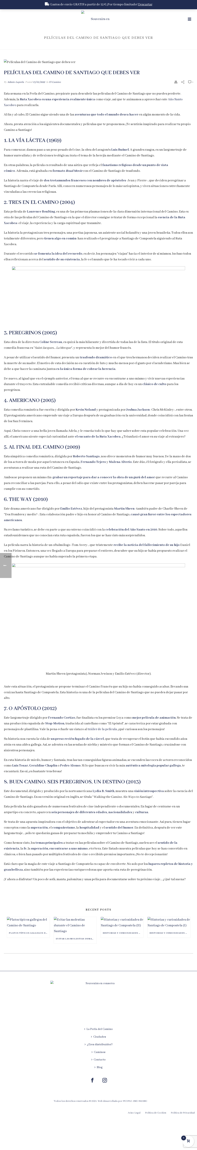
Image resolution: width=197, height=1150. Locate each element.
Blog (100, 1067)
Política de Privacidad (183, 1112)
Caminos (99, 1052)
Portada (129, 46)
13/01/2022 (39, 82)
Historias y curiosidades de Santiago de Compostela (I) (169, 933)
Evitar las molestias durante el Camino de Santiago (76, 938)
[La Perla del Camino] (98, 19)
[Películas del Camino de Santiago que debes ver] (98, 62)
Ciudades (99, 1037)
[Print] (175, 82)
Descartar (145, 4)
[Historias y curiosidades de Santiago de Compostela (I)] (169, 922)
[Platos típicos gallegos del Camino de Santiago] (28, 922)
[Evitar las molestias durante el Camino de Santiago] (75, 925)
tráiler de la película (102, 729)
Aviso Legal (134, 1112)
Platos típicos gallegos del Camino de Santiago (29, 933)
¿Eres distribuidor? (100, 1044)
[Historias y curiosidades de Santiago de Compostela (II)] (122, 922)
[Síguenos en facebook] (92, 1080)
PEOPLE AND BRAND (135, 1101)
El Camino (55, 82)
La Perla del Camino (100, 1029)
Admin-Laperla (15, 82)
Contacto (100, 1059)
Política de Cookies (155, 1112)
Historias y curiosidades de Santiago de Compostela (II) (123, 933)
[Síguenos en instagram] (104, 1080)
